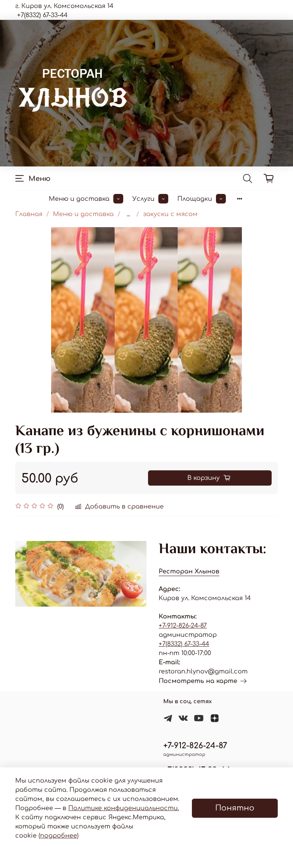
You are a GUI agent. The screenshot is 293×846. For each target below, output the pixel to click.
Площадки (194, 198)
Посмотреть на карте (198, 681)
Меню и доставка (79, 198)
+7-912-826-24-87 (183, 625)
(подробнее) (59, 835)
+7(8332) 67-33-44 (184, 644)
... (128, 214)
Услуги (143, 198)
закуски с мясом (170, 214)
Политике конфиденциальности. (123, 808)
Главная (28, 214)
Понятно (234, 808)
